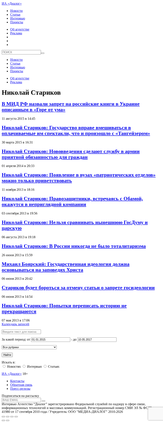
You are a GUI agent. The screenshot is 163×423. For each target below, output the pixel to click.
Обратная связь (21, 385)
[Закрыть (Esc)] (3, 416)
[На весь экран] (12, 416)
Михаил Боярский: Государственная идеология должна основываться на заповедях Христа (65, 267)
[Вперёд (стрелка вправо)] (7, 420)
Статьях (53, 366)
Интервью (17, 18)
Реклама (16, 33)
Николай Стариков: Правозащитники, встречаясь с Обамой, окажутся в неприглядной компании (72, 201)
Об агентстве (19, 29)
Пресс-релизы (20, 388)
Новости (16, 11)
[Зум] (16, 416)
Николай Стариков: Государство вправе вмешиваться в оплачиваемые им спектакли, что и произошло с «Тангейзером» (76, 130)
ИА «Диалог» (12, 3)
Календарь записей (15, 324)
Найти (7, 354)
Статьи (15, 14)
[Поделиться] (7, 416)
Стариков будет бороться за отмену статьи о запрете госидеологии (78, 287)
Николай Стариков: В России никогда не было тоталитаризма (74, 246)
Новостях (13, 366)
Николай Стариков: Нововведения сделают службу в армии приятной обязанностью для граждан (71, 154)
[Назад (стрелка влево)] (3, 420)
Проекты (16, 22)
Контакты (17, 381)
